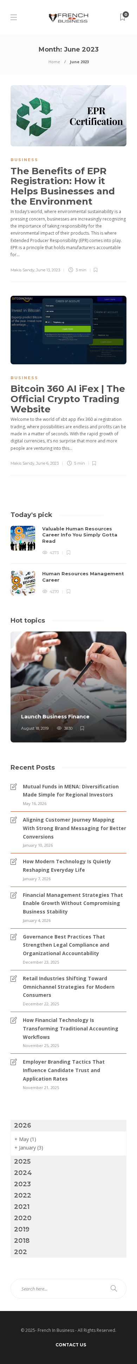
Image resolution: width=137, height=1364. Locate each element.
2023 (22, 1184)
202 (20, 1252)
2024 (23, 1173)
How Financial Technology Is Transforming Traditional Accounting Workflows (70, 1028)
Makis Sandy (22, 269)
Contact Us (71, 1344)
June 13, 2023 (48, 269)
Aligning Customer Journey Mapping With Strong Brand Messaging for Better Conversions (74, 828)
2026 (22, 1125)
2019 (22, 1229)
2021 (22, 1207)
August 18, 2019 (34, 728)
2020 (23, 1218)
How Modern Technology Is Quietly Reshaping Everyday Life (67, 865)
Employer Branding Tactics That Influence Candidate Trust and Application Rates (64, 1070)
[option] (68, 560)
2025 (22, 1161)
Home (54, 61)
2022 (22, 1195)
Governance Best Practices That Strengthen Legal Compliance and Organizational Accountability (66, 945)
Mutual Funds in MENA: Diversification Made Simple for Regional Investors (71, 790)
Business (24, 159)
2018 (22, 1241)
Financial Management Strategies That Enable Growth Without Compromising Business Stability (73, 903)
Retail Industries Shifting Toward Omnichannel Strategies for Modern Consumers (69, 987)
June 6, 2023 (47, 463)
